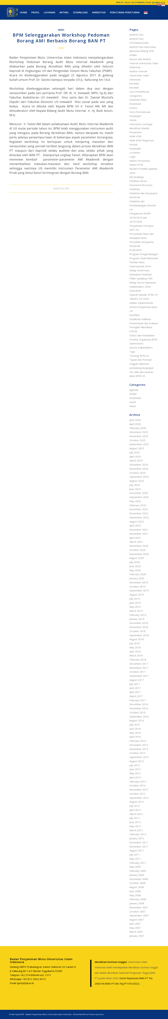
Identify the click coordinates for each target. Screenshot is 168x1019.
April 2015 (135, 777)
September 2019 (139, 590)
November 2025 (138, 436)
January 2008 (136, 903)
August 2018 (136, 639)
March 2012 (136, 830)
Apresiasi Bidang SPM (141, 51)
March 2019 (136, 610)
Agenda (133, 389)
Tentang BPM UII (139, 355)
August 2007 (136, 919)
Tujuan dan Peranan (140, 359)
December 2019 (138, 582)
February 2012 (137, 834)
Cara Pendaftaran (139, 91)
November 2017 (138, 667)
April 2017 (135, 692)
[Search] (153, 12)
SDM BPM (135, 290)
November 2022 (138, 513)
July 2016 (134, 724)
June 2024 (135, 489)
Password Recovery (140, 185)
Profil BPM (135, 250)
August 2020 (136, 558)
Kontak (133, 144)
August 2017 (136, 680)
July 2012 (134, 818)
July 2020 (134, 562)
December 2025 (138, 432)
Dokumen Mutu (138, 99)
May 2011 (135, 858)
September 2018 (139, 635)
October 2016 (137, 712)
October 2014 (137, 785)
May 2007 (135, 927)
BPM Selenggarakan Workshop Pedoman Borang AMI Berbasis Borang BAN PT (61, 38)
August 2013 (136, 801)
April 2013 (135, 810)
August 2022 (136, 521)
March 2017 (136, 696)
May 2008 (135, 895)
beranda (134, 83)
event (132, 402)
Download (135, 103)
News (61, 29)
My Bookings (136, 177)
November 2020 (138, 545)
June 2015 (135, 769)
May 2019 (135, 606)
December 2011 (138, 842)
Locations (134, 152)
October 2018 (137, 631)
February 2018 (137, 659)
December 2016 (138, 704)
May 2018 (135, 647)
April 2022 (135, 525)
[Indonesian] (146, 12)
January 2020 (136, 578)
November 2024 (138, 468)
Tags (132, 351)
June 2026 (135, 420)
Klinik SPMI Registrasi (141, 140)
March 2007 (136, 931)
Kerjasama (135, 132)
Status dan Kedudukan (142, 335)
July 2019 (134, 598)
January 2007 (136, 935)
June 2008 (135, 891)
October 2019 (137, 586)
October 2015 (137, 753)
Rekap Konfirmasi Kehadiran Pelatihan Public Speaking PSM (140, 274)
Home (132, 120)
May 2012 (135, 826)
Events (133, 107)
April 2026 (135, 424)
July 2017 (134, 684)
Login (132, 156)
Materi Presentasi (139, 160)
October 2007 (137, 911)
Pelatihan (134, 189)
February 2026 (137, 428)
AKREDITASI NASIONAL (142, 47)
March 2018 (136, 655)
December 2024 (138, 464)
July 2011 (134, 854)
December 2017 (138, 663)
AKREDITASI (136, 34)
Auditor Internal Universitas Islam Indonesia (139, 75)
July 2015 (134, 765)
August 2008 (136, 887)
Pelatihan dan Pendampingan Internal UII (142, 205)
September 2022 (139, 517)
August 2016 (136, 720)
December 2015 (138, 745)
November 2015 (138, 749)
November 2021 (138, 533)
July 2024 (134, 485)
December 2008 (138, 879)
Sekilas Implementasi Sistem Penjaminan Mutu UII (143, 307)
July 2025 (134, 452)
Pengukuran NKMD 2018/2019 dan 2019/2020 (140, 217)
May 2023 (135, 501)
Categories (135, 95)
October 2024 (137, 472)
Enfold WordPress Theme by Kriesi (88, 1014)
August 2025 (136, 448)
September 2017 (139, 675)
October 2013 (137, 793)
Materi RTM (136, 164)
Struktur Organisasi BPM (143, 339)
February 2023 (137, 505)
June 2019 (135, 602)
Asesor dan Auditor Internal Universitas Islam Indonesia (143, 63)
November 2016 (138, 708)
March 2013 (136, 814)
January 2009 (136, 875)
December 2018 (138, 623)
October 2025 (137, 440)
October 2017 (137, 671)
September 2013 (139, 797)
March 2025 (136, 460)
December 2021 (138, 529)
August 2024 (136, 480)
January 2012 (136, 838)
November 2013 (138, 789)
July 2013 (134, 805)
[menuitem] (23, 12)
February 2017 (137, 700)
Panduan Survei (138, 181)
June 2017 (135, 688)
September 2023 (139, 497)
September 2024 (139, 476)
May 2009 (135, 866)
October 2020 (137, 550)
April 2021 (135, 537)
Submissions (136, 343)
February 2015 (137, 781)
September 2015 (139, 757)
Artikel (132, 55)
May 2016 (135, 732)
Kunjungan (135, 148)
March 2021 (136, 541)
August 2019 (136, 594)
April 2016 (135, 736)
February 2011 (137, 862)
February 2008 (137, 899)
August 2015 (136, 761)
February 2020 (137, 574)
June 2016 (135, 728)
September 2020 (139, 554)
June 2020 (135, 566)
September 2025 (139, 444)
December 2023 (138, 493)
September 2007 (139, 915)
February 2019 (137, 615)
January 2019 (136, 619)
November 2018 (138, 627)
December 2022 (138, 509)
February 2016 (137, 740)
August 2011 (136, 850)
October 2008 (137, 883)
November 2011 (138, 846)
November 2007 (138, 907)
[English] (159, 4)
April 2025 (135, 456)
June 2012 (135, 822)
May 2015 (135, 773)
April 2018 (135, 651)
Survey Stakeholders (141, 347)
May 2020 (135, 570)
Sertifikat (134, 315)
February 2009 (137, 870)
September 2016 (139, 716)
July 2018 (134, 643)
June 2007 (135, 923)
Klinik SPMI (135, 136)
